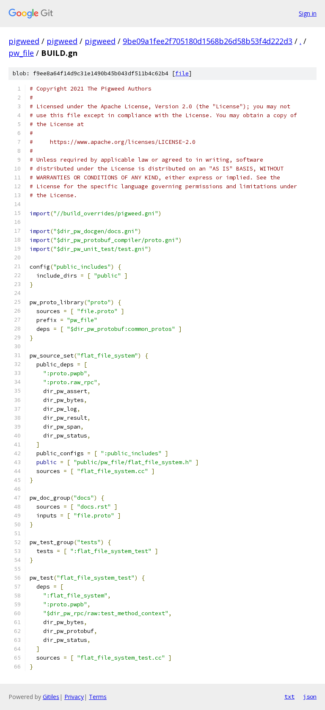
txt (289, 696)
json (310, 696)
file (182, 73)
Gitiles (51, 697)
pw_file (21, 53)
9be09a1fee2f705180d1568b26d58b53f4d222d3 (207, 41)
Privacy (74, 697)
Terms (98, 697)
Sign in (308, 13)
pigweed (23, 41)
